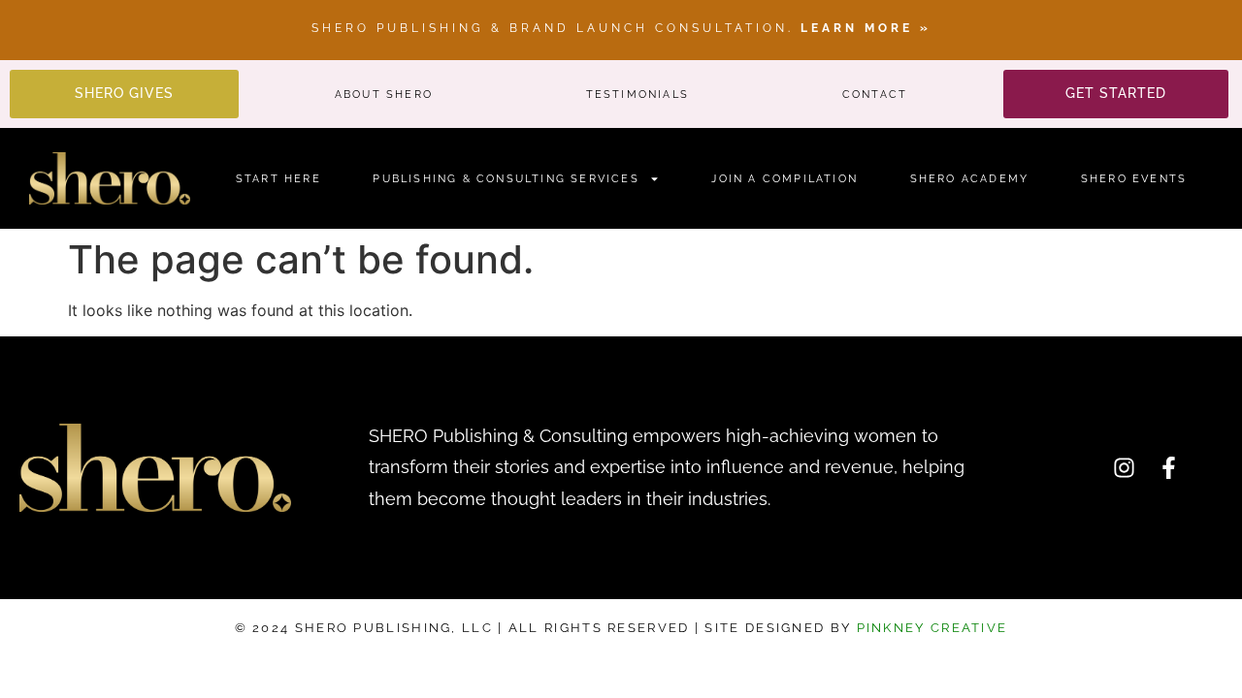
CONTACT (874, 94)
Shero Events (1134, 179)
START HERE (278, 179)
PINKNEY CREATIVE (929, 627)
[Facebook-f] (1168, 467)
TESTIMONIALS (637, 94)
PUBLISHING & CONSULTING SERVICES (505, 179)
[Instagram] (1123, 467)
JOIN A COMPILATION (784, 179)
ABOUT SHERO (384, 94)
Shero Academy (970, 179)
